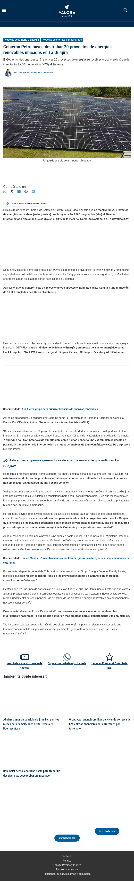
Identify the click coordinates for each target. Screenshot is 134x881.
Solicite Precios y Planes (67, 865)
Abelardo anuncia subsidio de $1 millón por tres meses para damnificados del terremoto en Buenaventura (31, 724)
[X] (12, 191)
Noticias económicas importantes (62, 39)
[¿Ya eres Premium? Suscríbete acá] (109, 657)
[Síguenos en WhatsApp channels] (67, 657)
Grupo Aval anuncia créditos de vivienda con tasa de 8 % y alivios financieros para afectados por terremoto (100, 724)
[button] (126, 11)
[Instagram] (22, 822)
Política (67, 860)
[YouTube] (34, 822)
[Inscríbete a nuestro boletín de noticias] (24, 657)
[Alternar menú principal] (4, 10)
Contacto (67, 856)
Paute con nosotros (67, 869)
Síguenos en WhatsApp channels (67, 663)
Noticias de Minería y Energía (22, 39)
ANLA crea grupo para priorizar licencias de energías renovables (60, 409)
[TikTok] (28, 822)
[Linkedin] (16, 822)
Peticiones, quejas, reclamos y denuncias (67, 873)
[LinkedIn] (18, 191)
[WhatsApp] (4, 191)
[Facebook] (26, 191)
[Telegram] (33, 191)
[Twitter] (10, 822)
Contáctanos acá (67, 838)
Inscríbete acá (107, 831)
